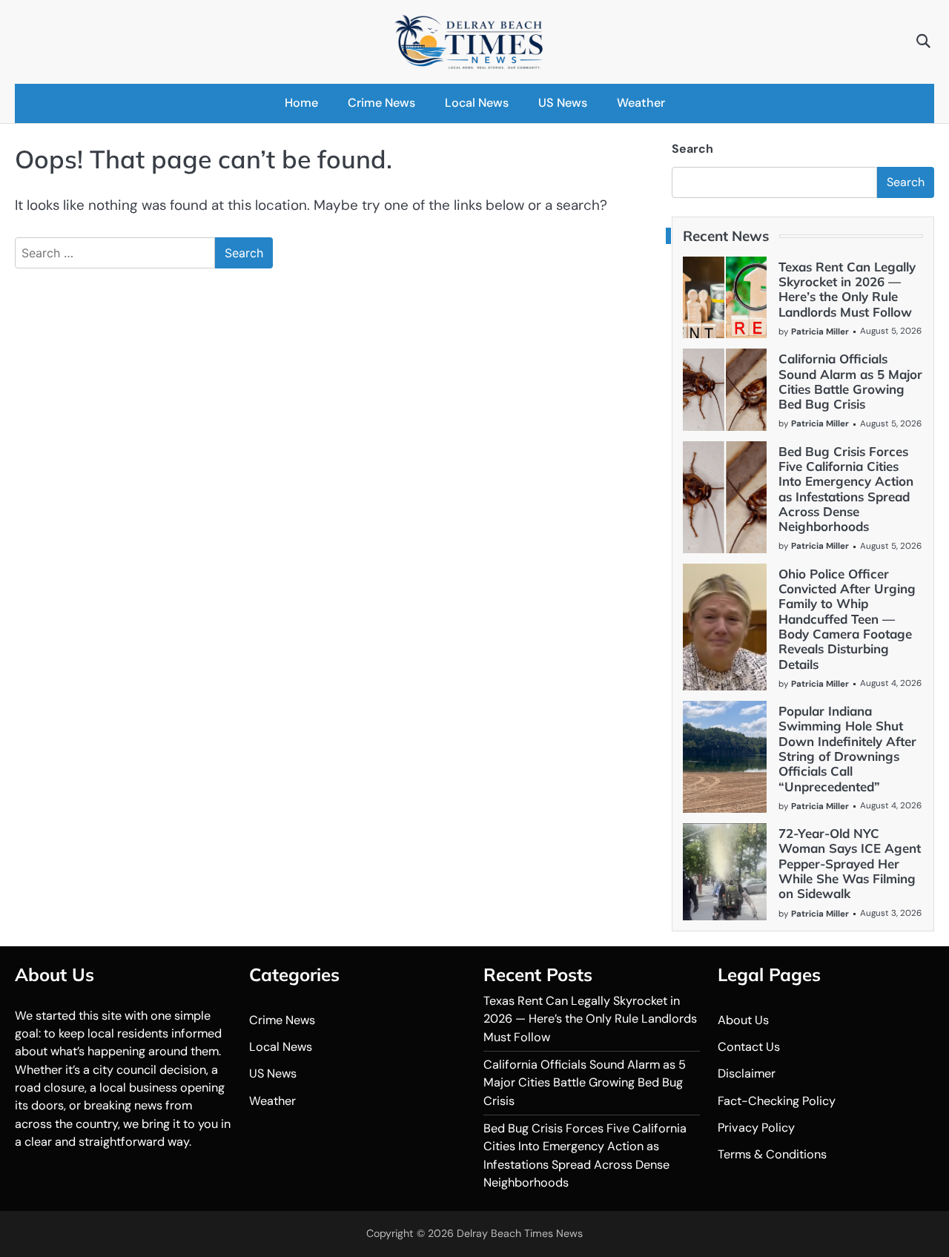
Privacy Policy (756, 1127)
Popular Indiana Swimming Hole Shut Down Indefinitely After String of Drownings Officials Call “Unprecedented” (847, 748)
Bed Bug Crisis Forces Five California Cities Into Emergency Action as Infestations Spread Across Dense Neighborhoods (845, 488)
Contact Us (749, 1047)
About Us (743, 1020)
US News (562, 102)
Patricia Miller (820, 331)
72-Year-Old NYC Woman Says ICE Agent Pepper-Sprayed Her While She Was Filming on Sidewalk (849, 863)
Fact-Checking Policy (777, 1101)
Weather (641, 102)
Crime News (381, 102)
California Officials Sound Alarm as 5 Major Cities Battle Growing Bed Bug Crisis (850, 381)
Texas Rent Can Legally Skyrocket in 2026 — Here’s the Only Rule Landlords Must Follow (847, 289)
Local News (477, 102)
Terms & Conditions (772, 1154)
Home (301, 102)
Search (692, 148)
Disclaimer (747, 1073)
